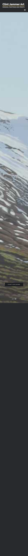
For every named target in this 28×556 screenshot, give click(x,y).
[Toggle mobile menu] (25, 10)
